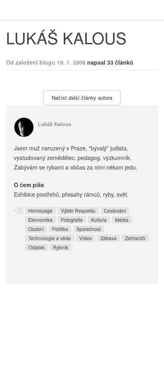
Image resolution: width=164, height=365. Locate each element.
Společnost (88, 228)
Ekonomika (40, 219)
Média (122, 219)
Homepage (40, 210)
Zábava (108, 238)
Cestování (115, 210)
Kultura (99, 219)
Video (85, 238)
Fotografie (72, 219)
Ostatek (36, 247)
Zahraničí (135, 238)
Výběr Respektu (78, 210)
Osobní (36, 228)
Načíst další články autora (82, 97)
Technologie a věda (49, 238)
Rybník (60, 247)
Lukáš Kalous (54, 124)
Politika (60, 228)
